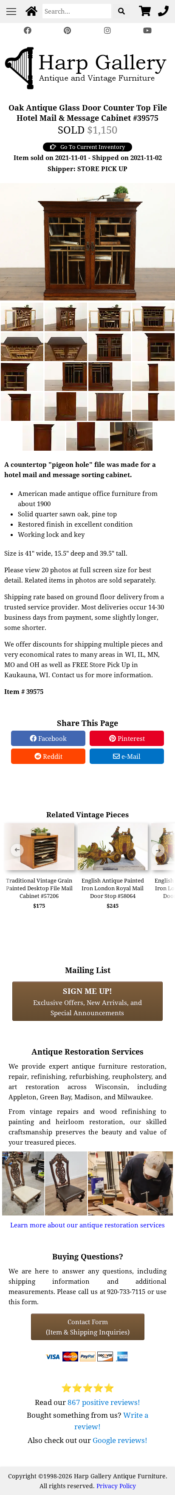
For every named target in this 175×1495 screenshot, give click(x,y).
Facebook (52, 738)
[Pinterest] (68, 30)
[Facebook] (28, 30)
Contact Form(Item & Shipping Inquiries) (88, 1326)
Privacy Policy (116, 1486)
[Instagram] (107, 30)
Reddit (51, 756)
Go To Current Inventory (92, 147)
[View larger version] (87, 240)
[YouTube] (147, 30)
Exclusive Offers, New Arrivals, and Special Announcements (87, 1001)
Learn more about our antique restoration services (87, 1225)
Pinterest (130, 738)
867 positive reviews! (104, 1402)
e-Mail (130, 756)
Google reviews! (120, 1440)
